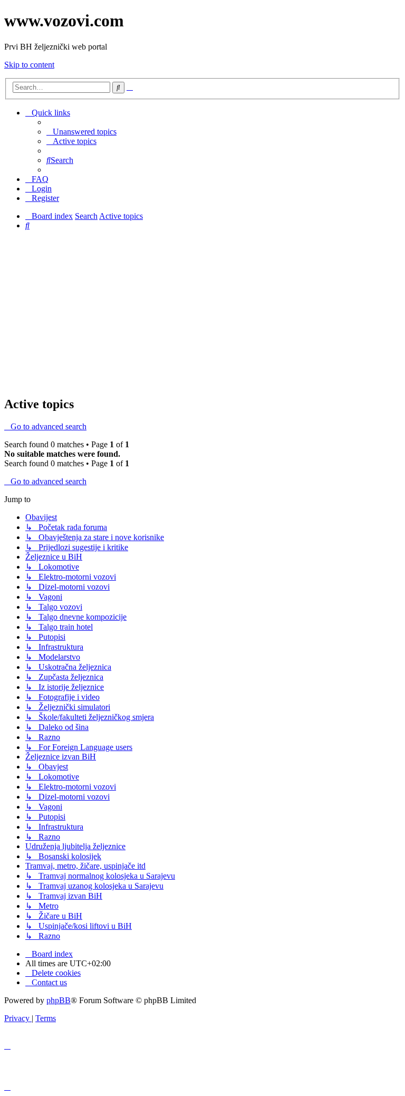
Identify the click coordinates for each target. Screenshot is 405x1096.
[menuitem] (81, 131)
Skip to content (29, 64)
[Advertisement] (202, 313)
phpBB (58, 1000)
